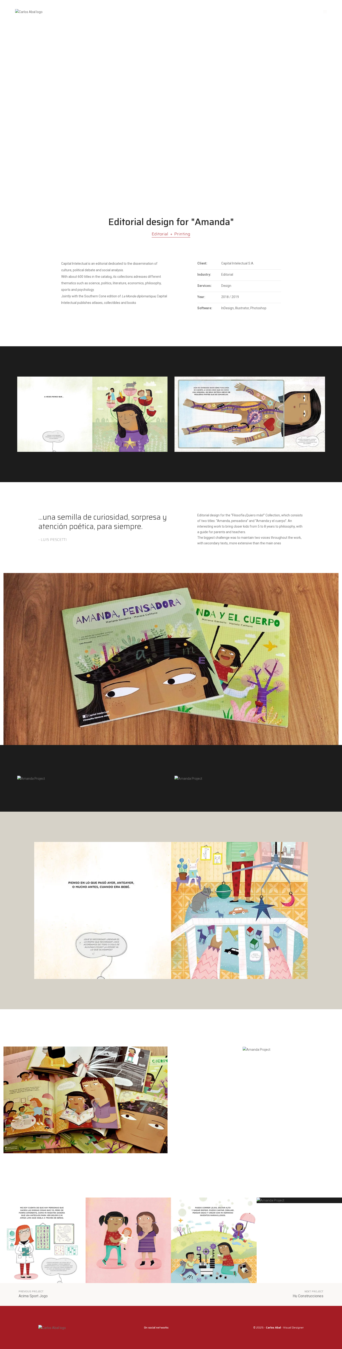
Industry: (204, 274)
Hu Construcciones (308, 1296)
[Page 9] (128, 1240)
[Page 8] (43, 1240)
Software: (204, 308)
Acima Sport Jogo (33, 1296)
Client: (202, 263)
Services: (204, 286)
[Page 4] (214, 1240)
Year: (201, 297)
